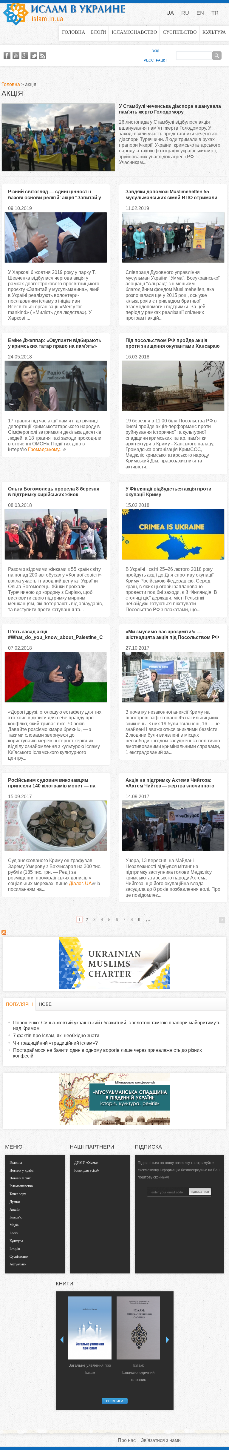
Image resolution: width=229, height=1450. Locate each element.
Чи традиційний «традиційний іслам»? (55, 1043)
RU (185, 13)
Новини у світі (20, 1178)
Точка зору (18, 1194)
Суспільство (180, 32)
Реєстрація (155, 60)
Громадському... (45, 449)
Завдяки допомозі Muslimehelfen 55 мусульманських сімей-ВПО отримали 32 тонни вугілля (171, 197)
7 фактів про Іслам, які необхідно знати (56, 1035)
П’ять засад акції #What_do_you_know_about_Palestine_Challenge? (55, 637)
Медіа (14, 1225)
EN (200, 13)
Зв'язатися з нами (161, 1440)
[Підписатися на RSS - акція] (3, 933)
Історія (15, 1249)
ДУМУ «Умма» (86, 1163)
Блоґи (98, 32)
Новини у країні (21, 1170)
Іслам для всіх (85, 1170)
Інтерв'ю (16, 1217)
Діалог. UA (80, 883)
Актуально (18, 1264)
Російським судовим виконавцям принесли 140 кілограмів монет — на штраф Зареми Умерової (51, 786)
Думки (15, 1202)
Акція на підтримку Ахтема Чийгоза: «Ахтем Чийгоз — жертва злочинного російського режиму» (170, 786)
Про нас (127, 1440)
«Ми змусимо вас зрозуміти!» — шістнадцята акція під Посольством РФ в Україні (172, 637)
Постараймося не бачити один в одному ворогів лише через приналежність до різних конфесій (107, 1053)
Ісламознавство (134, 32)
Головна (73, 32)
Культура (214, 32)
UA (170, 13)
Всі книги (114, 1401)
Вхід (155, 51)
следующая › (222, 920)
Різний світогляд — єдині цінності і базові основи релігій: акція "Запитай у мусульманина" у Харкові (54, 197)
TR (215, 13)
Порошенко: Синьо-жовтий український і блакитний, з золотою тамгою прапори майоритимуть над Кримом (116, 1025)
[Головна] (64, 13)
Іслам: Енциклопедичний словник (138, 1372)
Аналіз (15, 1209)
